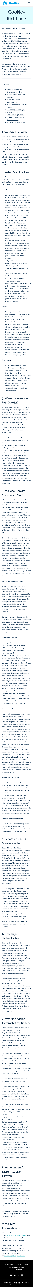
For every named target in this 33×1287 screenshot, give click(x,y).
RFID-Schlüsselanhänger (16, 1267)
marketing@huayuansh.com (14, 1256)
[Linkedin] (22, 1275)
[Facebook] (11, 1275)
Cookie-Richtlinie (18, 1282)
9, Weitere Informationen (16, 122)
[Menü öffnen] (29, 3)
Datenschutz (8, 1282)
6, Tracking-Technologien (16, 110)
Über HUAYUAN (9, 1265)
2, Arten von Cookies (14, 92)
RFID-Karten (24, 1265)
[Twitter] (18, 1275)
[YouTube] (14, 1275)
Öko (17, 1265)
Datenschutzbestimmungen (17, 1235)
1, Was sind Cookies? (14, 89)
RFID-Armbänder (16, 1270)
